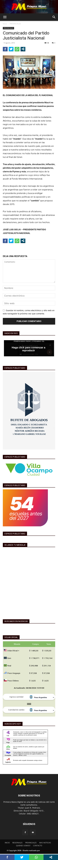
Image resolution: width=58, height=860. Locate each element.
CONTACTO (37, 845)
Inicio (5, 24)
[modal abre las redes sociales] (23, 49)
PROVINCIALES (15, 24)
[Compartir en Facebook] (5, 49)
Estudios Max (45, 850)
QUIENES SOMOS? (23, 845)
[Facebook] (25, 832)
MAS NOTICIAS (45, 842)
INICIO (7, 842)
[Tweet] (11, 49)
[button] (4, 17)
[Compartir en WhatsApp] (17, 49)
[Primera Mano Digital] (29, 6)
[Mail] (33, 832)
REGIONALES (17, 842)
